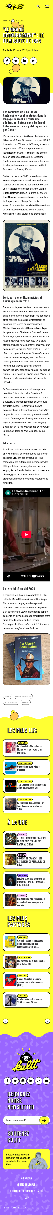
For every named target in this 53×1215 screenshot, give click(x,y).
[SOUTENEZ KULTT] (26, 1148)
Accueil (6, 21)
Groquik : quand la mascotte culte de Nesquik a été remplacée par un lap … (30, 944)
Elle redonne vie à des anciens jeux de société (30, 962)
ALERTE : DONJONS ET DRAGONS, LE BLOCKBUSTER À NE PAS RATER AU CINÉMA (31, 841)
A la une (19, 21)
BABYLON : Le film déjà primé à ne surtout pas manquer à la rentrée (31, 902)
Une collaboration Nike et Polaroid (28, 768)
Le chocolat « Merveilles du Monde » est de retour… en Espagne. (29, 749)
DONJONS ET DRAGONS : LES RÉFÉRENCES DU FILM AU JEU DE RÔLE (31, 861)
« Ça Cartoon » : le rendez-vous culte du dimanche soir (31, 786)
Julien (35, 50)
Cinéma (22, 835)
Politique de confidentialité (26, 1191)
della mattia (44, 1208)
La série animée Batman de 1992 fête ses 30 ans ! (29, 1000)
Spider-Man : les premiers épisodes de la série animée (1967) (30, 982)
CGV (26, 1198)
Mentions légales (26, 1184)
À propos (26, 1178)
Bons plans (24, 957)
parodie (25, 702)
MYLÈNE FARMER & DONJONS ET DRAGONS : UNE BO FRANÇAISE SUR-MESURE (31, 882)
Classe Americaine (23, 696)
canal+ (8, 696)
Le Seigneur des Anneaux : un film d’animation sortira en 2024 (30, 806)
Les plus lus (25, 763)
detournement (11, 702)
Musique (23, 875)
